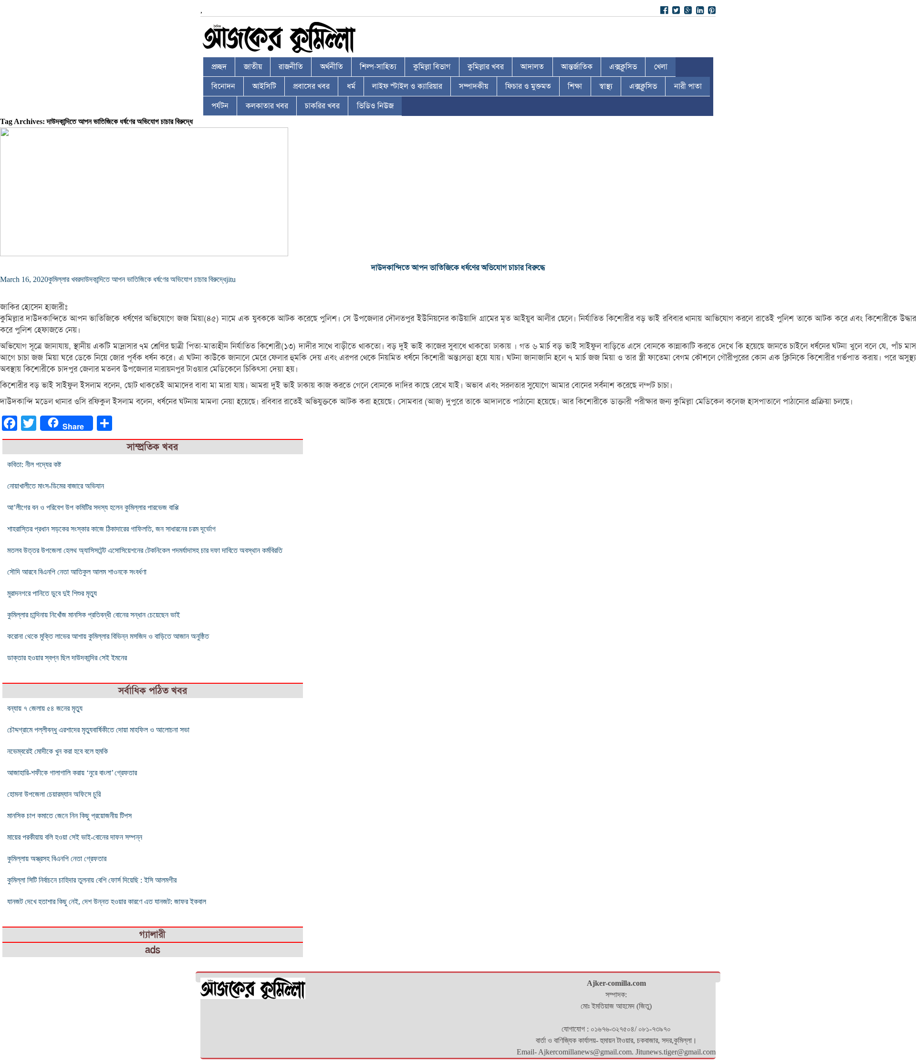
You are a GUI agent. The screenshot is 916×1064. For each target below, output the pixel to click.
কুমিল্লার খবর (486, 67)
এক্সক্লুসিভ (623, 67)
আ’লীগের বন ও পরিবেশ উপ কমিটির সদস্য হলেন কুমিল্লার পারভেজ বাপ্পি (92, 507)
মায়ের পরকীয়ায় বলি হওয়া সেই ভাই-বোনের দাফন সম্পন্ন (74, 837)
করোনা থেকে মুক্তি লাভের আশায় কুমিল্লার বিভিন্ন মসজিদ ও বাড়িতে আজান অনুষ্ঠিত (108, 636)
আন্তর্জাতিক (577, 67)
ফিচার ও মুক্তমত (528, 86)
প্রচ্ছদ (219, 67)
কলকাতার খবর (267, 106)
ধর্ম (351, 86)
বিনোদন (223, 86)
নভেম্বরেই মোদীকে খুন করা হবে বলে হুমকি (57, 751)
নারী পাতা (688, 86)
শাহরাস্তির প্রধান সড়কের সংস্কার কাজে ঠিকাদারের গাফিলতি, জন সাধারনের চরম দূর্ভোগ (111, 529)
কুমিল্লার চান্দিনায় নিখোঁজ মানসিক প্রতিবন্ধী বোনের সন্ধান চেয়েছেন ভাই (93, 615)
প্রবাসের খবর (311, 86)
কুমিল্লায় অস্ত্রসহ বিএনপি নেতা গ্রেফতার (56, 859)
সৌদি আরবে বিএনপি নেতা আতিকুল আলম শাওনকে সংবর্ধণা (76, 572)
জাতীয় (253, 67)
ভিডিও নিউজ (375, 106)
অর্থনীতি (331, 67)
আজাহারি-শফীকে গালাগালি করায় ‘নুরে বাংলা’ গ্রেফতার (72, 773)
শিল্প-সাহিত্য (378, 67)
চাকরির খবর (322, 106)
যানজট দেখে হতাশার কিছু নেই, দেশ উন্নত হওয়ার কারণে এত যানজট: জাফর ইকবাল (106, 901)
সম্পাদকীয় (473, 86)
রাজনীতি (291, 67)
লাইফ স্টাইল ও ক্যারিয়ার (407, 86)
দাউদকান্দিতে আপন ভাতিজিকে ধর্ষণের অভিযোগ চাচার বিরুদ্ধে (458, 267)
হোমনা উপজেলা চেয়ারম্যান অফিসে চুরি (54, 794)
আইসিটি (264, 86)
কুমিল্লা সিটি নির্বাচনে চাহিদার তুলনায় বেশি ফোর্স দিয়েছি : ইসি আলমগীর (92, 880)
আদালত (532, 67)
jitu (231, 279)
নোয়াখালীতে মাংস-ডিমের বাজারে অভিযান (55, 486)
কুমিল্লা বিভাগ (431, 67)
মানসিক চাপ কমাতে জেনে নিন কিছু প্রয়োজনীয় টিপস (69, 816)
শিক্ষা (575, 86)
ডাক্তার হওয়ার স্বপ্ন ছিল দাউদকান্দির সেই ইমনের (67, 658)
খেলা (660, 67)
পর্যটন (220, 106)
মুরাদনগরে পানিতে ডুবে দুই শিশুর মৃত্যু (52, 593)
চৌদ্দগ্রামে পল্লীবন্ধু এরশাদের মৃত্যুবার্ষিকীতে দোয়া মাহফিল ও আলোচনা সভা (98, 730)
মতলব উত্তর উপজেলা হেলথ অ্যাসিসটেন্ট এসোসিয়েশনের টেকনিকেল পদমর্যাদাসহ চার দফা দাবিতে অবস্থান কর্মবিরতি (144, 550)
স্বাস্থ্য (606, 86)
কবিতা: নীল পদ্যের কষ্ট (34, 464)
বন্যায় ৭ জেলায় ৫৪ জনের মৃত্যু (45, 708)
